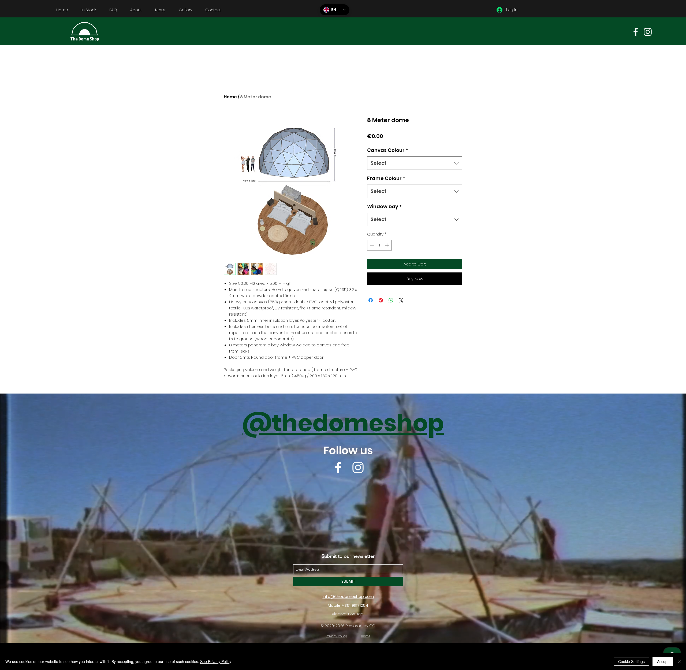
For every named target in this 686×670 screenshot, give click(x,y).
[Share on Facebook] (370, 300)
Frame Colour (386, 178)
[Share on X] (401, 300)
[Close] (679, 661)
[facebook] (635, 32)
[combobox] (414, 163)
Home (230, 97)
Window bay (384, 206)
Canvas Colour (387, 150)
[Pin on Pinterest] (381, 300)
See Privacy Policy (215, 661)
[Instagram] (647, 32)
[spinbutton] (379, 245)
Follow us (348, 450)
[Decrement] (371, 245)
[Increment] (387, 245)
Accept (663, 661)
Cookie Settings (631, 661)
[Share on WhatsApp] (391, 300)
